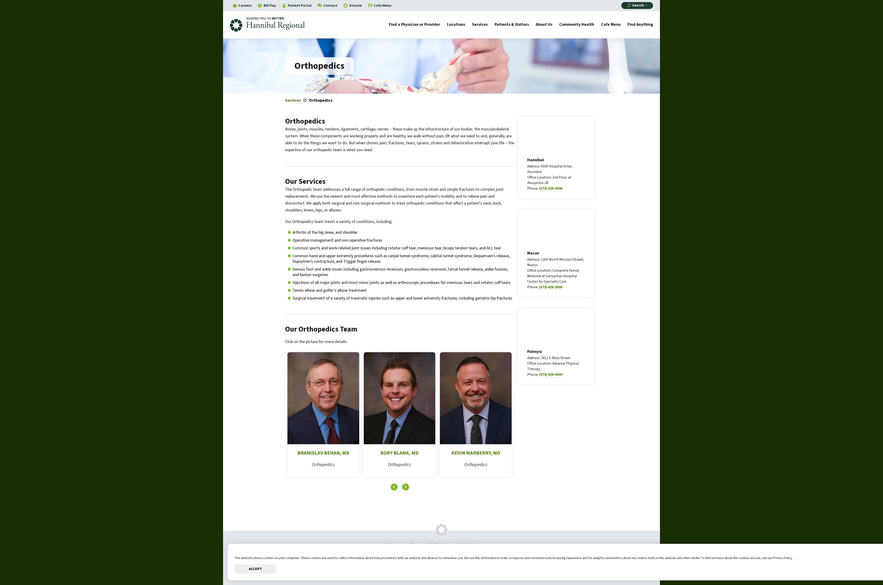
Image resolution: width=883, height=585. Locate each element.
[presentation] (394, 487)
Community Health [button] (576, 24)
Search (638, 5)
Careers (245, 5)
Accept (255, 568)
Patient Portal (300, 5)
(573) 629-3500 (550, 188)
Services (480, 24)
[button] (866, 567)
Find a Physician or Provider (414, 24)
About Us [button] (544, 24)
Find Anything (640, 24)
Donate (355, 5)
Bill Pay (270, 5)
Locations (456, 24)
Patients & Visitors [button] (512, 24)
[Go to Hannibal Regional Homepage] (271, 24)
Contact (330, 5)
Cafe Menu (382, 5)
